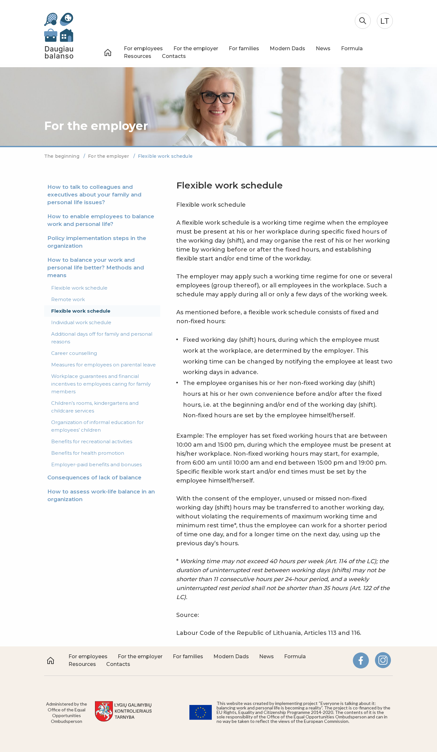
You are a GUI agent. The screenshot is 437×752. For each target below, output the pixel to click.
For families (244, 48)
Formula (352, 48)
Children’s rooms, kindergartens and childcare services (95, 407)
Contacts (174, 56)
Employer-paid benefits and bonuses (96, 464)
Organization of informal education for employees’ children (97, 426)
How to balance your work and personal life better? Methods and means (95, 267)
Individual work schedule (81, 322)
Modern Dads (287, 48)
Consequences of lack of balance (94, 477)
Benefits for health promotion (87, 453)
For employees (143, 48)
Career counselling (74, 353)
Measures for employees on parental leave (103, 365)
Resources (137, 56)
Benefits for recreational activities (91, 441)
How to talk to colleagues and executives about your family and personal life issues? (94, 194)
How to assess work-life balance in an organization (101, 495)
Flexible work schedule (79, 288)
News (323, 48)
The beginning (62, 156)
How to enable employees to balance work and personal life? (100, 220)
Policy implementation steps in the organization (96, 242)
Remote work (68, 299)
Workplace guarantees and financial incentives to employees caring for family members (101, 384)
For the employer (195, 48)
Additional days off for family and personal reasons (101, 338)
